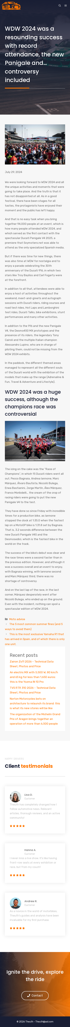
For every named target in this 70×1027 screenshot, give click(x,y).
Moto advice (17, 619)
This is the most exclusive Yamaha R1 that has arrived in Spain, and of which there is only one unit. (35, 639)
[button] (60, 5)
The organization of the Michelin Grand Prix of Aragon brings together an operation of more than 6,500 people (35, 719)
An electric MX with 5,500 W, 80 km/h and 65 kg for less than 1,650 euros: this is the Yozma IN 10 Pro (34, 677)
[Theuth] (11, 5)
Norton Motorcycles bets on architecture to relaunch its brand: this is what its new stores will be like (35, 703)
